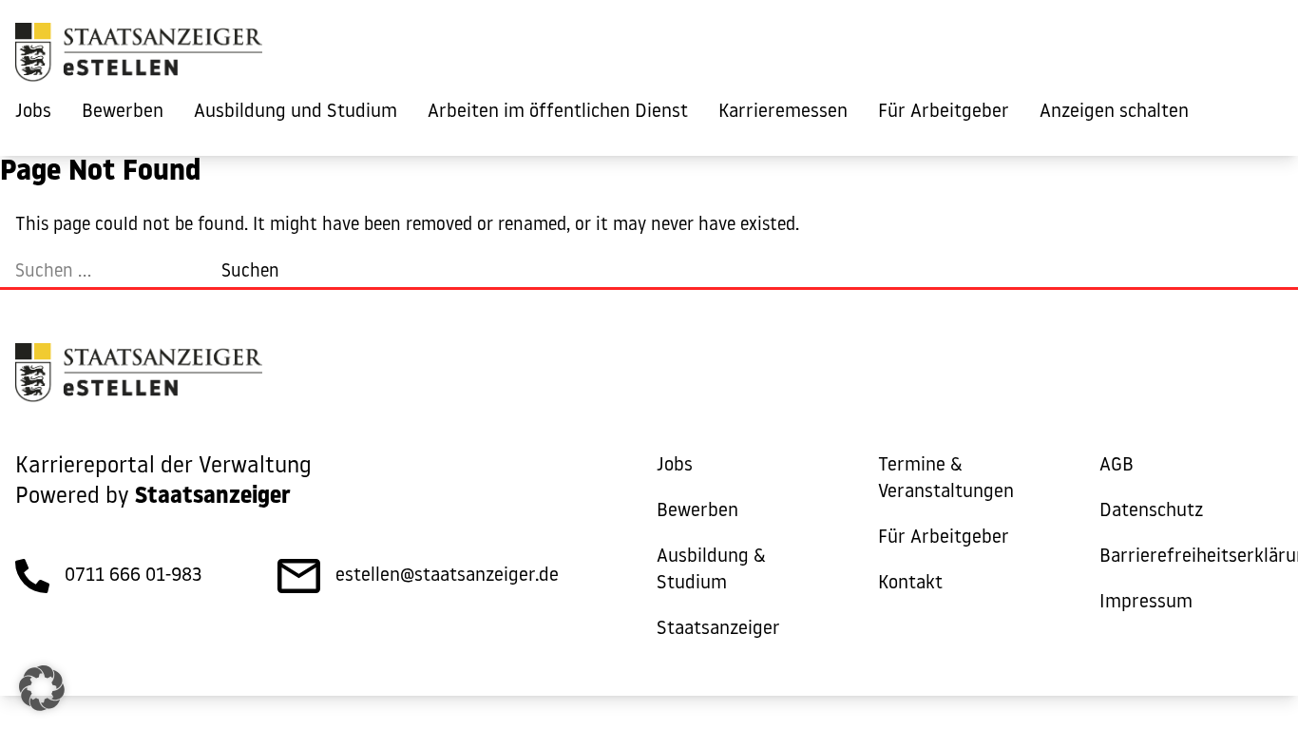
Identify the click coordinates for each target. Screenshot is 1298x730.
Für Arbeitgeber (943, 112)
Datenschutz (1151, 511)
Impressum (1146, 602)
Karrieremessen (783, 112)
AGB (1116, 465)
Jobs (33, 112)
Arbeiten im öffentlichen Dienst (558, 112)
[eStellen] (138, 57)
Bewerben (122, 112)
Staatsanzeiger (718, 629)
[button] (42, 688)
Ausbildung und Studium (295, 112)
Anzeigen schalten (1114, 112)
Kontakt (910, 583)
